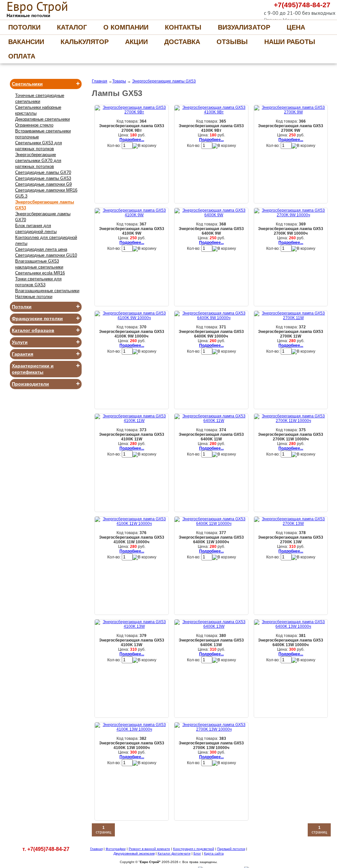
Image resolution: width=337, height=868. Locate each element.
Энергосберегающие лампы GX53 (164, 81)
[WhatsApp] (256, 7)
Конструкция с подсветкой (193, 849)
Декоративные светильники (42, 119)
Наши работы (289, 41)
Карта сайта (214, 853)
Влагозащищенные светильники (47, 290)
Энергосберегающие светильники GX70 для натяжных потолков (38, 160)
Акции (136, 41)
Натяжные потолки (33, 296)
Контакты (183, 27)
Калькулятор (85, 41)
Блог (197, 853)
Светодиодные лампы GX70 (43, 172)
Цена (296, 27)
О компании (125, 27)
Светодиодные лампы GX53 (43, 178)
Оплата (21, 56)
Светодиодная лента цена (41, 249)
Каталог (72, 27)
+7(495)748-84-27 (302, 5)
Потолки (24, 27)
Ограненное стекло (34, 125)
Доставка (182, 41)
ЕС (37, 6)
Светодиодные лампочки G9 (43, 184)
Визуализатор (244, 27)
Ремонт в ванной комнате (149, 849)
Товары (119, 81)
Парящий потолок (231, 849)
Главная (99, 81)
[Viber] (242, 7)
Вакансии (26, 41)
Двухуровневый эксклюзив (134, 853)
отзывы (232, 41)
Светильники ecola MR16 (40, 272)
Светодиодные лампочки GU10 (46, 255)
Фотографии (116, 849)
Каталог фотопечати (174, 853)
